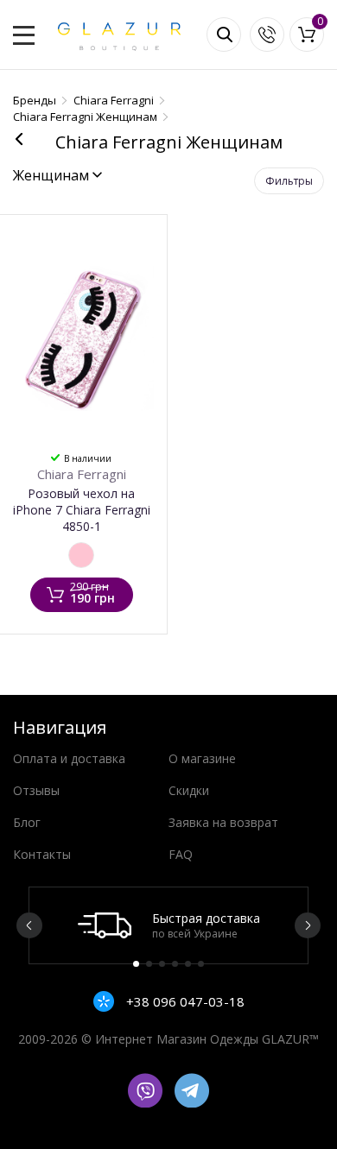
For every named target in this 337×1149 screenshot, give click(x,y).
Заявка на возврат (223, 822)
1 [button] (136, 964)
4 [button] (175, 964)
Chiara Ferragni (81, 474)
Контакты (42, 854)
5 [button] (188, 964)
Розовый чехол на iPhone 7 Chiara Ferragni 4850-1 (81, 509)
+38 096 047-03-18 (184, 1001)
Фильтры (289, 181)
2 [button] (149, 964)
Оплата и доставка (69, 758)
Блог (27, 822)
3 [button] (162, 964)
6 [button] (201, 964)
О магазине (202, 758)
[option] (168, 925)
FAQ (180, 854)
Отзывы (36, 790)
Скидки (188, 790)
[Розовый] (81, 555)
